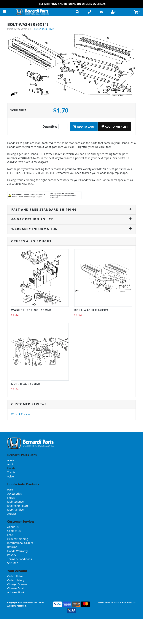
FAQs (10, 535)
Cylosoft (130, 602)
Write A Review (20, 414)
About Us (13, 527)
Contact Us (14, 531)
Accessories (14, 493)
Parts (10, 489)
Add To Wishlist (116, 126)
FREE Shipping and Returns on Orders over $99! (71, 4)
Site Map (12, 563)
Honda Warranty (17, 551)
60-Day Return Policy (32, 219)
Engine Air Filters (17, 505)
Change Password (18, 584)
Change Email (15, 588)
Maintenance (15, 501)
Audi (10, 464)
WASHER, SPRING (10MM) (31, 310)
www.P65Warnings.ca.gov (30, 196)
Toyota (11, 472)
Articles (12, 513)
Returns (12, 547)
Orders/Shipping (17, 539)
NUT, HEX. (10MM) (25, 384)
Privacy (11, 555)
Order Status (15, 576)
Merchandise (15, 509)
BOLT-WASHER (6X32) (91, 310)
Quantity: (49, 126)
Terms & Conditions (19, 559)
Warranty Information (34, 229)
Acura (11, 460)
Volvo (10, 476)
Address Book (15, 592)
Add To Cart (85, 126)
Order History (15, 580)
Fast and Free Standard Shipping (44, 210)
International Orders (20, 543)
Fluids (11, 497)
